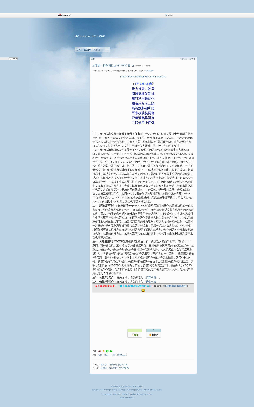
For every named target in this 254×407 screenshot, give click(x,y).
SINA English (149, 390)
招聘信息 (130, 390)
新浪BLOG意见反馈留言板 (121, 386)
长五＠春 (151, 277)
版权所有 (130, 398)
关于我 (96, 49)
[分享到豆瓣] (107, 351)
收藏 (100, 355)
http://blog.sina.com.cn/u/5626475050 (90, 36)
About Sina (104, 390)
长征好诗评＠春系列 (175, 286)
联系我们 (122, 390)
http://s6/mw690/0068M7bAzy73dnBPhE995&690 (143, 76)
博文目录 (87, 49)
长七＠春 (151, 281)
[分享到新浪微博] (99, 351)
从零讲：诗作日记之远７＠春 (114, 365)
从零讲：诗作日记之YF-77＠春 (115, 368)
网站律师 (138, 390)
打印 (113, 355)
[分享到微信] (111, 351)
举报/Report (122, 355)
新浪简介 (95, 390)
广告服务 (113, 390)
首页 (78, 49)
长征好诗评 (149, 71)
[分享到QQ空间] (103, 351)
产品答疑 (158, 390)
